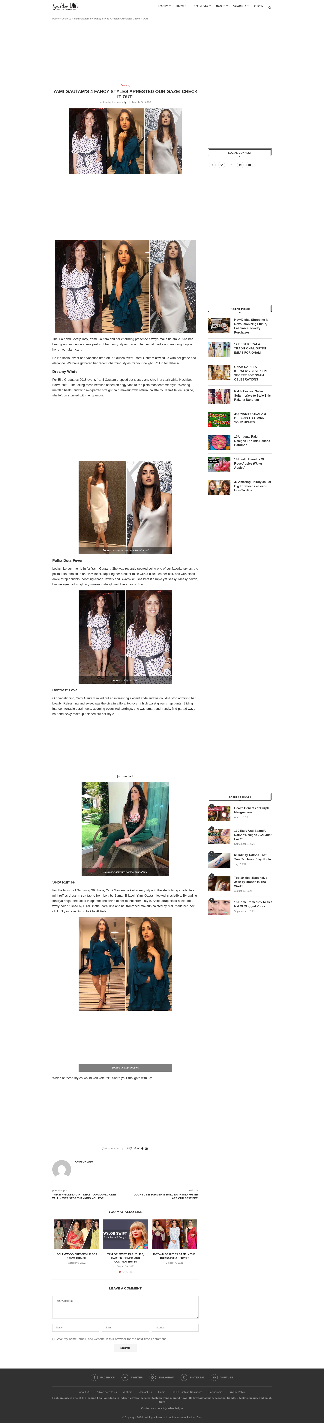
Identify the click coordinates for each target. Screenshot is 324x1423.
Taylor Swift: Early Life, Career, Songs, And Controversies (125, 1258)
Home (55, 18)
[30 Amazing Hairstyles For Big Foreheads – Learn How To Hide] (219, 487)
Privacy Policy (237, 1391)
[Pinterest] (240, 164)
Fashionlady (119, 102)
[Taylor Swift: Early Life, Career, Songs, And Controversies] (125, 1234)
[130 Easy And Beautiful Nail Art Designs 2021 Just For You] (219, 836)
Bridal (258, 5)
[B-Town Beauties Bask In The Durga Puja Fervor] (174, 1234)
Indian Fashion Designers (187, 1391)
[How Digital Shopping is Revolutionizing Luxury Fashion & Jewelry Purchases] (219, 325)
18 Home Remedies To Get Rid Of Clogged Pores (253, 904)
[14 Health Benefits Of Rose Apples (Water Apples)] (219, 464)
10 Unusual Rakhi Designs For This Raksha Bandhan (252, 441)
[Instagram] (231, 164)
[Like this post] (130, 1148)
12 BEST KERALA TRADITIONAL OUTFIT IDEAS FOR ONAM (250, 348)
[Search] (270, 7)
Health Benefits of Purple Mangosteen (252, 810)
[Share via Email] (146, 1148)
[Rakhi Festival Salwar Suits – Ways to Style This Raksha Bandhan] (219, 396)
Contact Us (145, 1391)
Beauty (181, 5)
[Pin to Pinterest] (142, 1148)
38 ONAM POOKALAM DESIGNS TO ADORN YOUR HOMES (250, 418)
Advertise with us (107, 1391)
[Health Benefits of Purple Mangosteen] (219, 813)
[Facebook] (212, 164)
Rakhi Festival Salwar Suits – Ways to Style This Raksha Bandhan (252, 395)
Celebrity (239, 5)
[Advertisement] (120, 54)
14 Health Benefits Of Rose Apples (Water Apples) (249, 463)
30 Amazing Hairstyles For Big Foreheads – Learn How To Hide (252, 486)
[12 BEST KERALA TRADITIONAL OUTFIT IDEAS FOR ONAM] (219, 349)
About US (84, 1391)
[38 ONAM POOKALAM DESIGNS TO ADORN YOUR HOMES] (219, 419)
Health (220, 5)
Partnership (215, 1391)
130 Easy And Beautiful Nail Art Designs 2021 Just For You (253, 835)
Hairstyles (201, 5)
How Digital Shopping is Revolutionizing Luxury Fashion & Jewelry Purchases (251, 326)
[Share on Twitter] (138, 1148)
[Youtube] (249, 164)
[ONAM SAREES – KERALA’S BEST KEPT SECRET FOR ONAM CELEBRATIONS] (219, 372)
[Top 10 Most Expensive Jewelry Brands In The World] (219, 883)
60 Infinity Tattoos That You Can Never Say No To (252, 857)
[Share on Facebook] (135, 1148)
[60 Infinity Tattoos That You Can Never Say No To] (219, 860)
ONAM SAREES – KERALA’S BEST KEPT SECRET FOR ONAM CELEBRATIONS (251, 373)
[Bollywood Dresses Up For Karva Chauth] (76, 1234)
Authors (127, 1391)
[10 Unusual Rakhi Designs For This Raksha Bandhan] (219, 442)
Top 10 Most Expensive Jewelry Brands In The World (250, 882)
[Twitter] (222, 164)
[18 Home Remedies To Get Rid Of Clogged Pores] (219, 907)
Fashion (163, 5)
